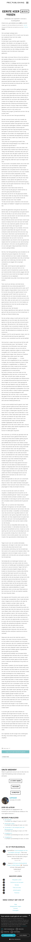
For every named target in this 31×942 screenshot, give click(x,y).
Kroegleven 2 (8, 837)
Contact (15, 908)
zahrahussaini (17, 890)
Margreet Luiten (16, 880)
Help (15, 904)
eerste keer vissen (10, 823)
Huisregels (15, 910)
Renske (17, 885)
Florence (16, 893)
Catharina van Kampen (16, 882)
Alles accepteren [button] (8, 935)
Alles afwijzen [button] (23, 935)
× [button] (29, 915)
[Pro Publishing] (15, 2)
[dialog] (15, 928)
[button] (15, 939)
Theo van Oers (17, 887)
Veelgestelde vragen (15, 906)
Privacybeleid (24, 926)
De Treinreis (8, 819)
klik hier (25, 25)
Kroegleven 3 (8, 833)
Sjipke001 (13, 798)
